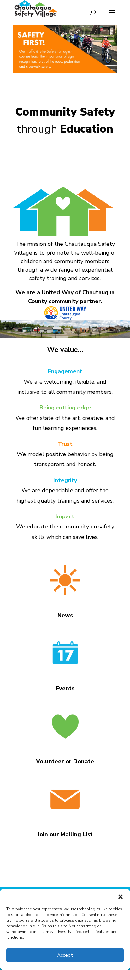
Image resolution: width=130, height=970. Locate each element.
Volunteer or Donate (65, 761)
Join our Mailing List (65, 834)
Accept (65, 955)
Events (65, 688)
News (65, 615)
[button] (120, 897)
